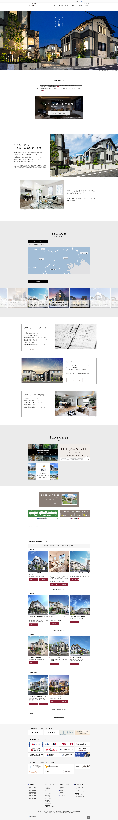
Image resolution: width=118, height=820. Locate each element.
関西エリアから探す (32, 795)
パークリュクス (48, 801)
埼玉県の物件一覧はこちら (59, 717)
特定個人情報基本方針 (76, 811)
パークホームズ (48, 788)
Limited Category (47, 795)
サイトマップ (40, 811)
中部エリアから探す (32, 793)
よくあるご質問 (86, 3)
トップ (53, 5)
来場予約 (43, 579)
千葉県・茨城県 (65, 545)
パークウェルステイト (49, 806)
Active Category (47, 800)
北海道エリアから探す (33, 788)
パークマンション (48, 798)
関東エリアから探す (32, 792)
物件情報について (52, 811)
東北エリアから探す (32, 790)
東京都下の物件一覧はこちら (59, 630)
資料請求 (54, 623)
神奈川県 (57, 545)
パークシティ (47, 790)
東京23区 (46, 545)
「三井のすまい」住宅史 (64, 788)
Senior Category (47, 805)
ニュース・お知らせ (63, 795)
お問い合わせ (76, 1)
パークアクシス (48, 803)
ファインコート (48, 793)
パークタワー (47, 791)
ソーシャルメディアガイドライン (50, 812)
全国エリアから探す (32, 787)
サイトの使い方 (70, 812)
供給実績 (61, 790)
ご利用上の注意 (45, 811)
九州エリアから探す (32, 798)
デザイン (61, 793)
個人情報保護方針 (58, 811)
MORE (32, 349)
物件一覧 (73, 5)
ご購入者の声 (62, 787)
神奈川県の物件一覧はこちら (59, 668)
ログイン (70, 1)
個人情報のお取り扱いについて (67, 811)
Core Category (47, 787)
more (82, 93)
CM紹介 (61, 792)
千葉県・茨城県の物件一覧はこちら (59, 709)
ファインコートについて (63, 5)
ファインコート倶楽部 (83, 5)
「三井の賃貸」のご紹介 (79, 798)
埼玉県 (71, 545)
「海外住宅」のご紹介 (79, 794)
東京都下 (52, 545)
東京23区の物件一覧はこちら (59, 589)
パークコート (47, 796)
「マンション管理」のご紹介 (80, 796)
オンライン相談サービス (79, 787)
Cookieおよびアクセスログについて (61, 812)
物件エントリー (33, 579)
